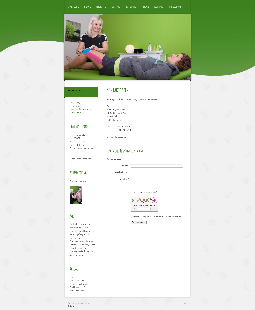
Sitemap (86, 303)
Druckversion (76, 303)
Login (185, 303)
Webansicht (183, 306)
